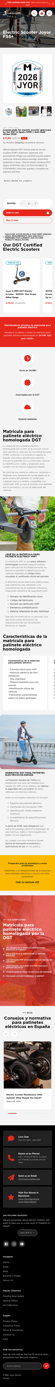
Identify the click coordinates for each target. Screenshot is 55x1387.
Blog (5, 1271)
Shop (5, 1267)
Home (6, 1262)
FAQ (5, 1339)
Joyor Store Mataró (27, 1202)
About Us (8, 1280)
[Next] (49, 3)
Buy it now (12, 220)
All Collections (10, 1305)
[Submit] (46, 1366)
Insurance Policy (11, 1325)
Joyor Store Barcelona (28, 1199)
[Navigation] (49, 13)
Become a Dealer (12, 1276)
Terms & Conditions (13, 1330)
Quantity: (11, 203)
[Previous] (6, 3)
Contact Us (9, 1334)
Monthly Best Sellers (13, 1296)
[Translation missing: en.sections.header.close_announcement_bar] (53, 3)
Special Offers (10, 1300)
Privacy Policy (10, 1321)
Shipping (19, 142)
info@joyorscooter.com (29, 1179)
